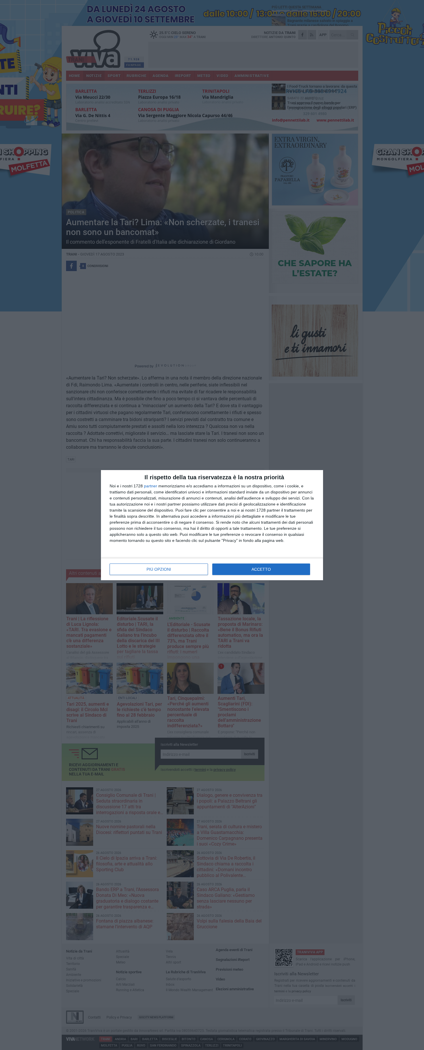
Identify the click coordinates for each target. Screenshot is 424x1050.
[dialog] (212, 525)
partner (150, 486)
